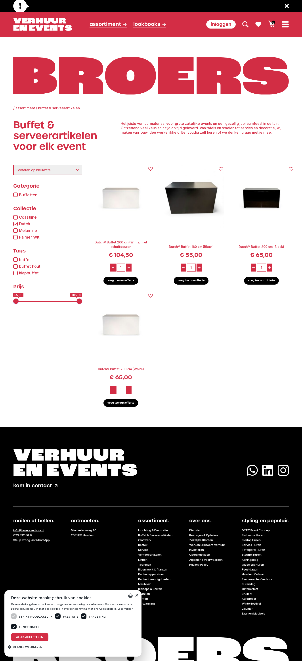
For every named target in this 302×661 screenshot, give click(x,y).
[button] (26, 647)
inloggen (221, 24)
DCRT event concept (256, 530)
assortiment (25, 108)
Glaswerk (144, 540)
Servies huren (251, 545)
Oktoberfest (250, 589)
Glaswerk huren (253, 564)
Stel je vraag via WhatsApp (31, 540)
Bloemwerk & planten (152, 569)
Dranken (144, 593)
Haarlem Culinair (253, 574)
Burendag (248, 584)
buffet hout (29, 266)
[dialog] (72, 623)
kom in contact (32, 486)
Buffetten (28, 195)
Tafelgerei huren (253, 549)
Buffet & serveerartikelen (155, 535)
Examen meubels (253, 613)
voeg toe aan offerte (120, 280)
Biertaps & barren (150, 589)
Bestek (142, 545)
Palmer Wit (29, 237)
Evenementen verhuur (257, 579)
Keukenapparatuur (151, 574)
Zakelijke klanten (201, 540)
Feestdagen (250, 569)
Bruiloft (247, 593)
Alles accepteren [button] (29, 637)
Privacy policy (198, 564)
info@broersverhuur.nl (28, 530)
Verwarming (146, 603)
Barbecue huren (253, 535)
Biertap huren (251, 540)
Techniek (144, 564)
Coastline (28, 217)
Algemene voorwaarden (206, 559)
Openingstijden (199, 554)
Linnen (142, 559)
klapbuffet (29, 273)
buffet (25, 259)
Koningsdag (250, 559)
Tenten (143, 598)
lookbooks (146, 24)
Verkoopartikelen (150, 554)
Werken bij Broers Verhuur (207, 545)
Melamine (28, 230)
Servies (143, 549)
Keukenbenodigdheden (154, 579)
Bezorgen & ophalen (203, 535)
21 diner (247, 608)
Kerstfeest (249, 598)
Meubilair (144, 584)
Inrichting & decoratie (153, 530)
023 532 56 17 (22, 535)
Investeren (196, 549)
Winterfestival (251, 603)
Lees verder (125, 609)
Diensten (195, 530)
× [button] (136, 595)
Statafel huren (252, 554)
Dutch (24, 224)
